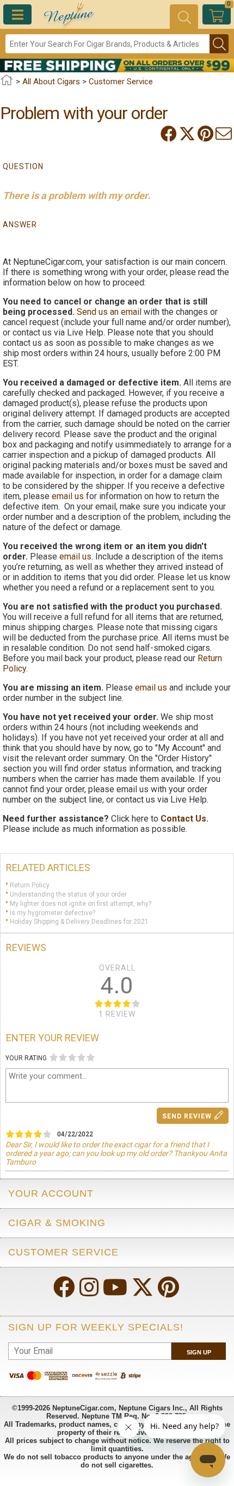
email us (68, 496)
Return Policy (30, 885)
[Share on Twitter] (188, 134)
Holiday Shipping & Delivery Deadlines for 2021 (79, 921)
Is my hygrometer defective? (52, 912)
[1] (53, 1057)
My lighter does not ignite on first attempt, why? (80, 903)
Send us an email (109, 312)
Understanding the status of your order (68, 894)
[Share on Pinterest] (206, 134)
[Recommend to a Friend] (224, 134)
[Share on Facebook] (170, 134)
